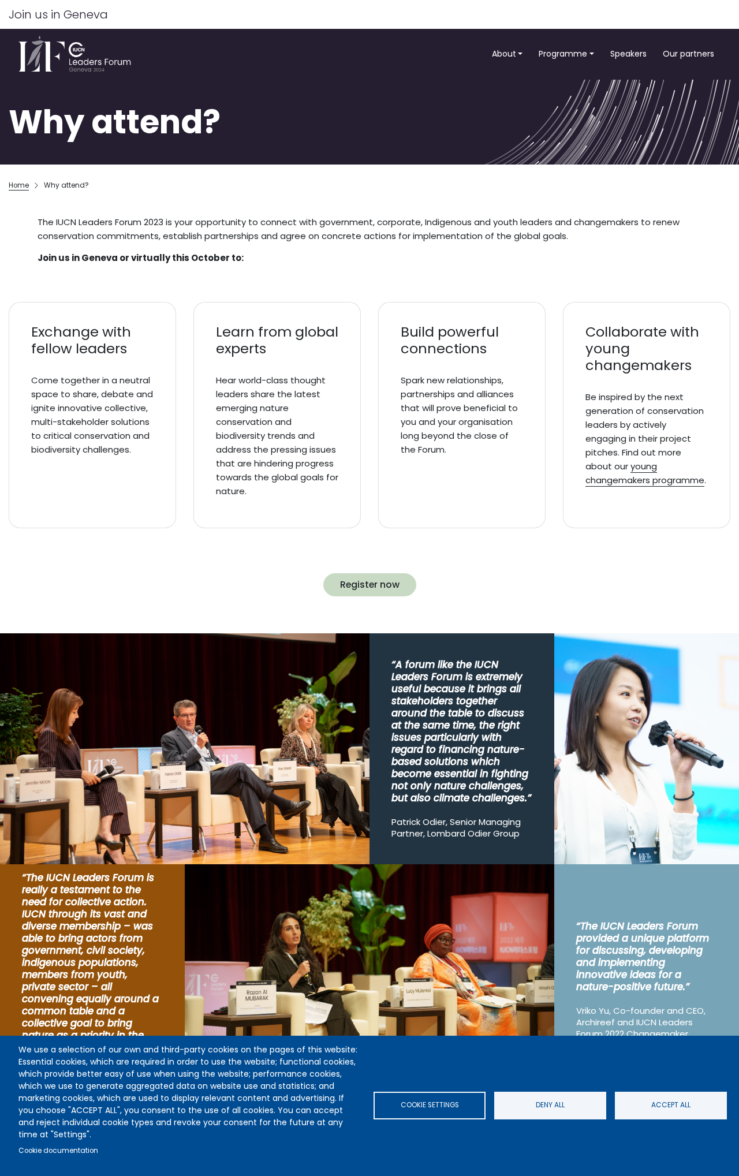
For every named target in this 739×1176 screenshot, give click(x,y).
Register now (370, 584)
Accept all (671, 1105)
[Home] (78, 54)
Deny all (550, 1105)
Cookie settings (430, 1105)
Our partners (688, 53)
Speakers (628, 53)
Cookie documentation (58, 1150)
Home (19, 185)
